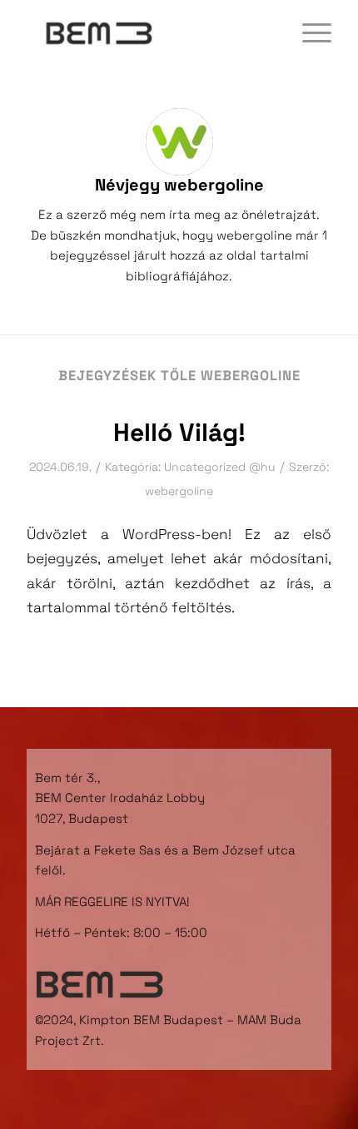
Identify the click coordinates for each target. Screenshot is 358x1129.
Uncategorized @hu (220, 466)
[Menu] (308, 33)
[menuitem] (308, 33)
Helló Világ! (179, 432)
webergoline (179, 490)
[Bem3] (148, 33)
